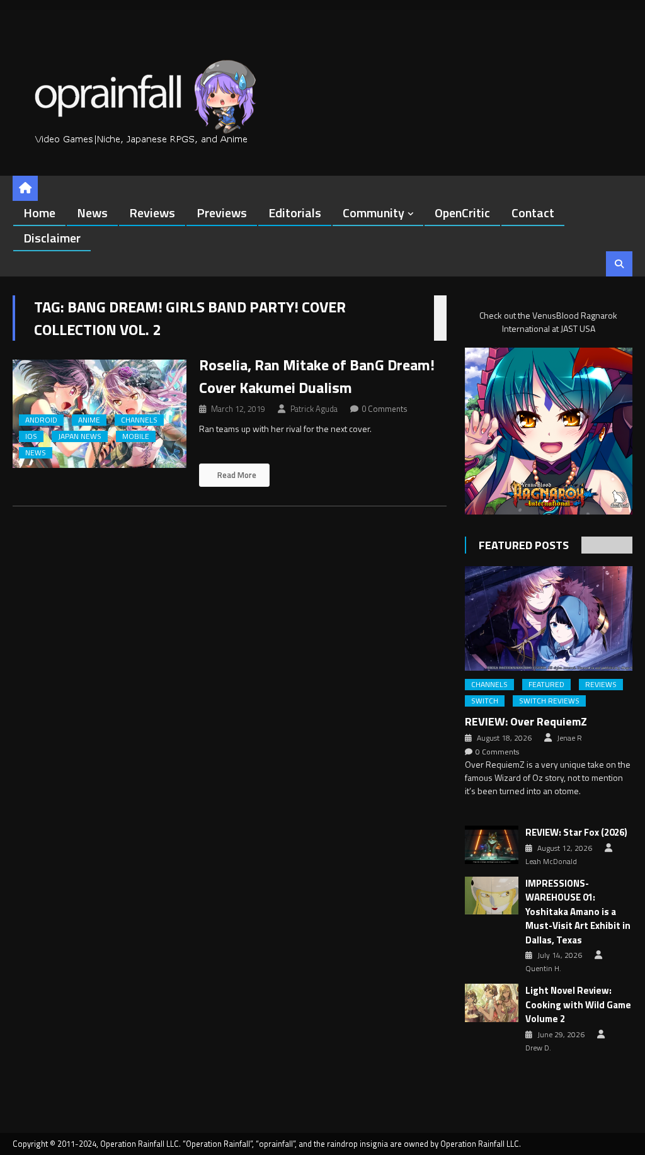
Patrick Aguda (314, 408)
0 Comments (385, 408)
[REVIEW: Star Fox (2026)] (491, 845)
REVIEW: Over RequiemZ (526, 721)
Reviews (152, 212)
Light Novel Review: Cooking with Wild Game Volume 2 (578, 1005)
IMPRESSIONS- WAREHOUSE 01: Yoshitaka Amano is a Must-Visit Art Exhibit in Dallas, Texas (578, 912)
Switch (484, 701)
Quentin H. (543, 968)
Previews (222, 212)
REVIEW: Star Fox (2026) (576, 832)
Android (41, 420)
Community (373, 212)
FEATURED (546, 684)
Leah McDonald (551, 861)
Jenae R (569, 738)
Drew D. (538, 1048)
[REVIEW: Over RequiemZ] (548, 618)
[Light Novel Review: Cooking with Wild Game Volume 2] (491, 1003)
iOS (31, 436)
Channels (139, 420)
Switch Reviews (549, 701)
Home (39, 212)
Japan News (79, 436)
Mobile (135, 436)
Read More (235, 475)
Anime (89, 420)
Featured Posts (524, 545)
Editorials (294, 212)
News (92, 212)
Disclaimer (52, 238)
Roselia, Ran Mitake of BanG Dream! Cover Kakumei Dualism (317, 376)
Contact (532, 212)
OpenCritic (462, 212)
